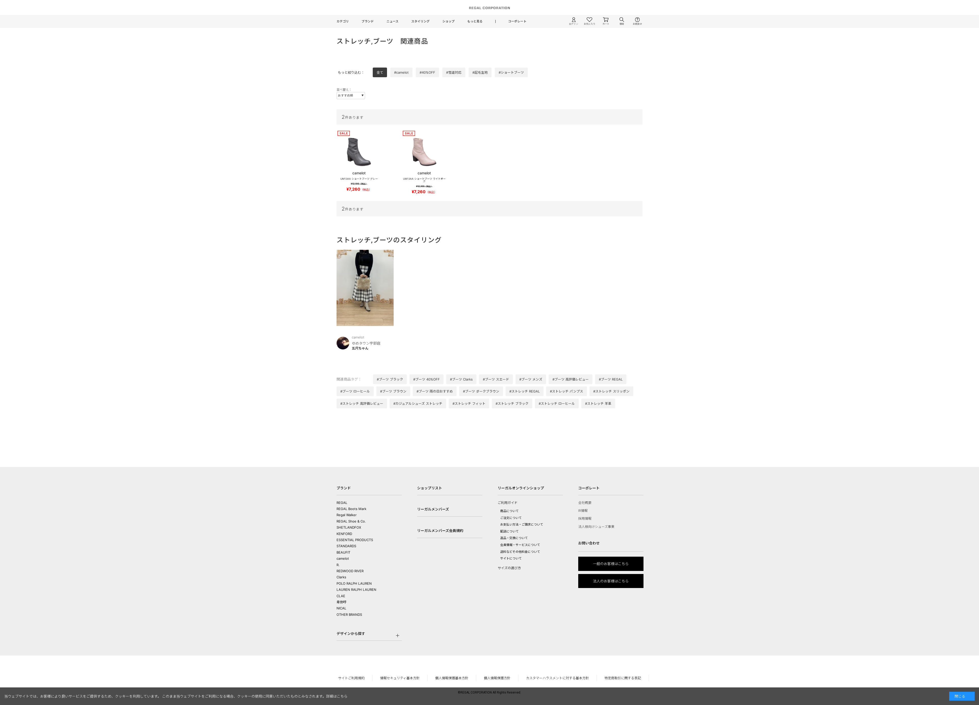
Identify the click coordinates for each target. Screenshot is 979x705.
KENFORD (344, 534)
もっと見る (475, 21)
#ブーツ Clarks (461, 379)
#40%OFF (427, 72)
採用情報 (584, 518)
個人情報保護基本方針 (451, 678)
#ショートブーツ (511, 72)
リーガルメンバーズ (433, 509)
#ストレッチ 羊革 (598, 403)
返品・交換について (514, 538)
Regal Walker (347, 515)
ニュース (392, 21)
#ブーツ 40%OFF (426, 379)
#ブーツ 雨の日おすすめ (435, 391)
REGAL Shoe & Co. (351, 521)
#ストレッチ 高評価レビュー (361, 403)
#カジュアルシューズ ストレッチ (417, 403)
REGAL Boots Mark (351, 509)
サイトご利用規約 (351, 678)
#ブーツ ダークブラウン (481, 391)
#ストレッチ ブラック (512, 403)
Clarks (341, 577)
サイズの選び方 (509, 568)
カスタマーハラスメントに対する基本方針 (557, 678)
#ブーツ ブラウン (393, 391)
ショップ (448, 21)
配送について (509, 531)
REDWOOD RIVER (350, 571)
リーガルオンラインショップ (521, 488)
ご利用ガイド (508, 503)
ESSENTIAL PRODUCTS (355, 540)
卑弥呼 (341, 602)
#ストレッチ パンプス (566, 391)
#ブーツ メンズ (530, 379)
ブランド (368, 21)
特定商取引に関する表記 (622, 678)
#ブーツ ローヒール (355, 391)
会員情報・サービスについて (520, 545)
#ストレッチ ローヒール (557, 403)
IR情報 (583, 510)
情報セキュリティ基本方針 (400, 678)
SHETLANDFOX (349, 527)
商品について (509, 511)
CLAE (341, 596)
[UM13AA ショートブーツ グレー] (359, 152)
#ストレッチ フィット (469, 403)
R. (338, 565)
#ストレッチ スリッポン (611, 391)
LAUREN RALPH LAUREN (356, 590)
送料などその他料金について (520, 552)
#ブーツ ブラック (390, 379)
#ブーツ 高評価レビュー (570, 379)
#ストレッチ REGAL (524, 391)
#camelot (401, 72)
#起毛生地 (480, 72)
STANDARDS (346, 546)
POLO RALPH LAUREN (354, 583)
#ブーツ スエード (496, 379)
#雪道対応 (453, 72)
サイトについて (511, 558)
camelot (343, 558)
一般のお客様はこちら (611, 564)
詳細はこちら (336, 696)
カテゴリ (343, 21)
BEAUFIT (343, 552)
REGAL (342, 503)
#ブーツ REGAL (611, 379)
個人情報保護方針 (497, 678)
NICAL (341, 608)
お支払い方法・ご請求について (521, 524)
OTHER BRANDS (349, 614)
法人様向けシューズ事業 (596, 527)
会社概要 (584, 503)
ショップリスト (429, 488)
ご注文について (511, 518)
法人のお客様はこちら (611, 581)
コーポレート (517, 21)
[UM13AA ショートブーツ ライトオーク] (424, 152)
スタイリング (420, 21)
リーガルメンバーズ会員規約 (440, 530)
